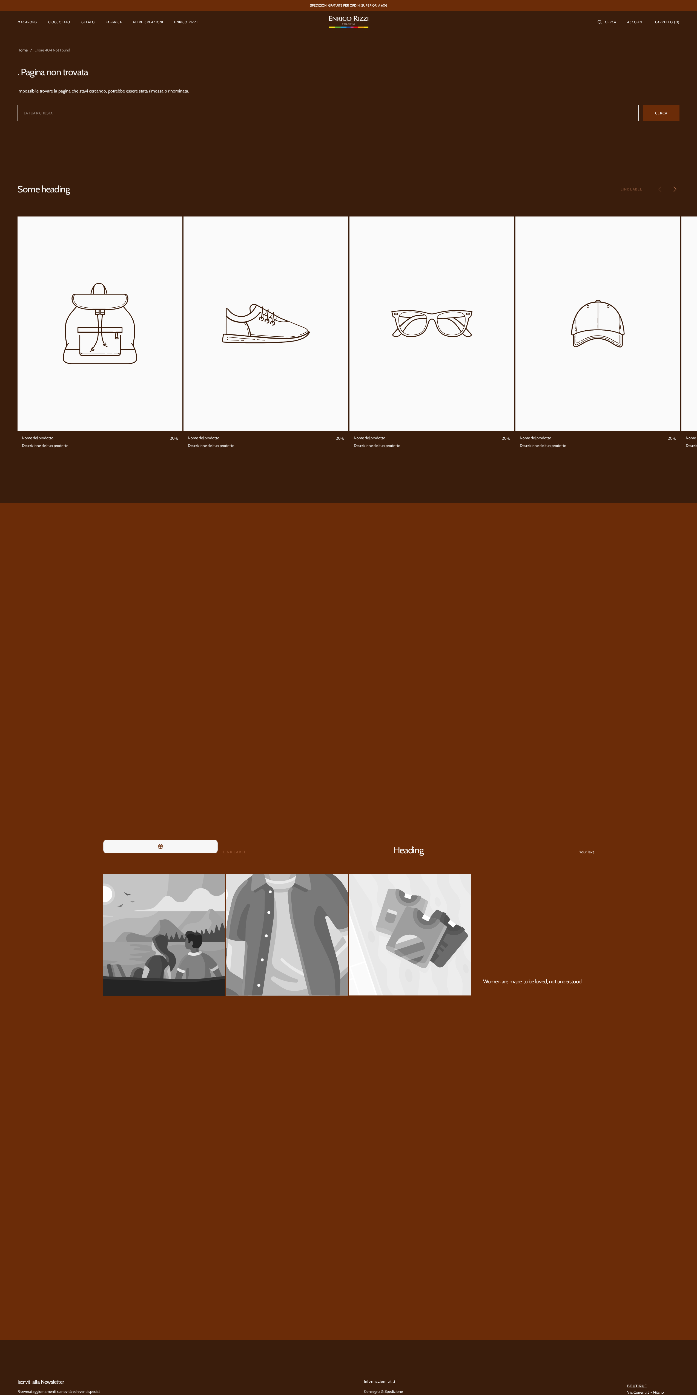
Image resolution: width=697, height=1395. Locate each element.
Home (23, 50)
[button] (607, 22)
